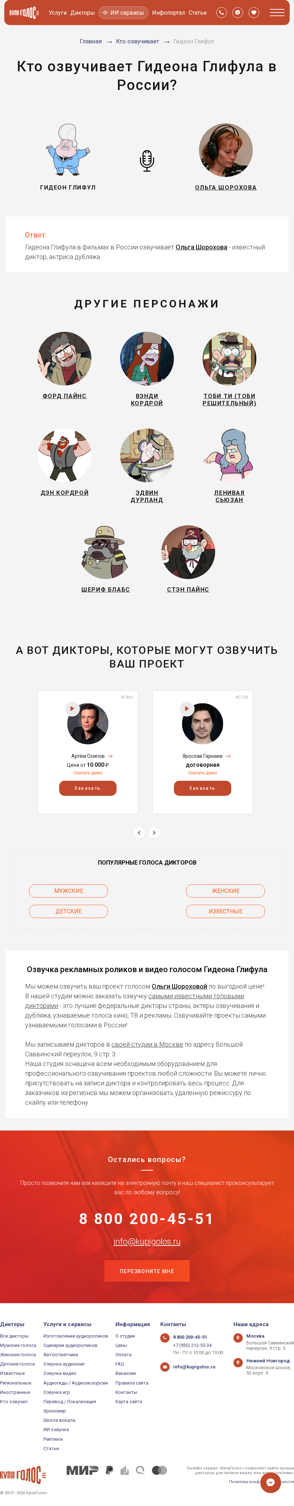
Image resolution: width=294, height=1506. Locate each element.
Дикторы (82, 12)
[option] (88, 752)
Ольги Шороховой (179, 986)
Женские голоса (18, 1354)
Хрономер (54, 1411)
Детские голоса (17, 1364)
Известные (225, 911)
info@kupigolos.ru (147, 1241)
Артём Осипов (88, 756)
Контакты (126, 1392)
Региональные (15, 1383)
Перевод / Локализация (69, 1401)
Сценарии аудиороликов (70, 1345)
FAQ (119, 1364)
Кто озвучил (14, 1401)
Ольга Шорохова (201, 247)
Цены (121, 1345)
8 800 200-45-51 (147, 1219)
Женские (226, 891)
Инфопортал (168, 12)
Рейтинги (53, 1439)
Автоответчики (60, 1354)
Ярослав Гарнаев (202, 756)
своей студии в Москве (147, 1044)
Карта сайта (128, 1401)
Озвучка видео (59, 1373)
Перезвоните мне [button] (147, 1271)
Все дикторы (14, 1336)
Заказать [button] (88, 788)
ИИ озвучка (56, 1429)
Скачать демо (88, 772)
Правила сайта (131, 1383)
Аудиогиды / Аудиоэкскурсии (75, 1383)
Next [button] (154, 832)
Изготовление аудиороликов (75, 1336)
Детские (69, 911)
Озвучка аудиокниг (64, 1364)
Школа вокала (59, 1420)
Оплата (123, 1354)
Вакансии (125, 1373)
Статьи (198, 12)
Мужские (68, 891)
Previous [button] (139, 832)
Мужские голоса (18, 1345)
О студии (125, 1336)
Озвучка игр (56, 1392)
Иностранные (15, 1392)
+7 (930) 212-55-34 (192, 1345)
